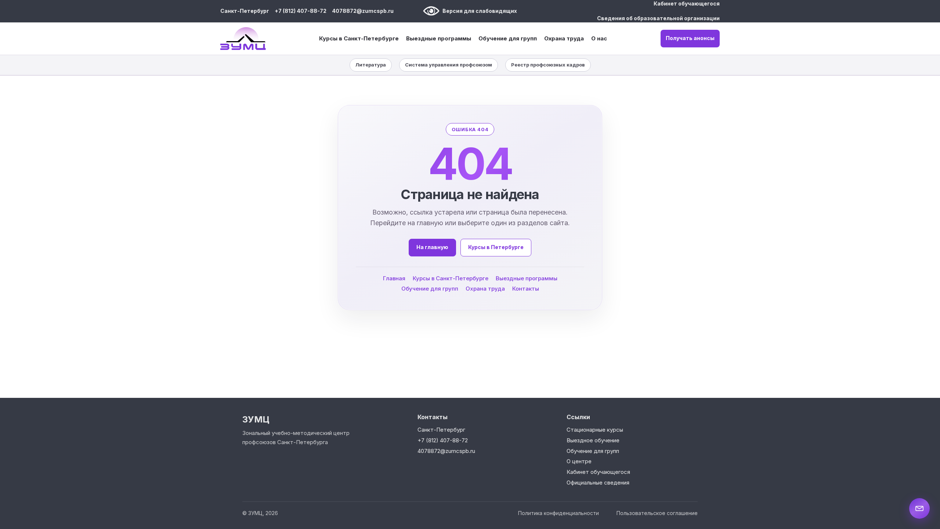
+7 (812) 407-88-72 (300, 11)
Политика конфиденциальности (558, 513)
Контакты (525, 288)
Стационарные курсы (595, 429)
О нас (599, 38)
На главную (432, 247)
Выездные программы (438, 38)
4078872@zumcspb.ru (363, 11)
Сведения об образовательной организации (658, 18)
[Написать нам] (919, 508)
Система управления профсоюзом (448, 65)
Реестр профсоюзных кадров (548, 65)
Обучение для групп (507, 38)
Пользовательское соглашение (657, 513)
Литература (370, 65)
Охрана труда (564, 38)
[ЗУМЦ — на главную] (243, 38)
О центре (579, 461)
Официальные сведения (598, 482)
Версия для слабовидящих (479, 11)
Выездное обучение (593, 440)
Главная (394, 277)
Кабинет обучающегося (687, 3)
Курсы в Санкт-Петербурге (359, 38)
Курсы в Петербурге (496, 247)
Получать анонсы (690, 38)
